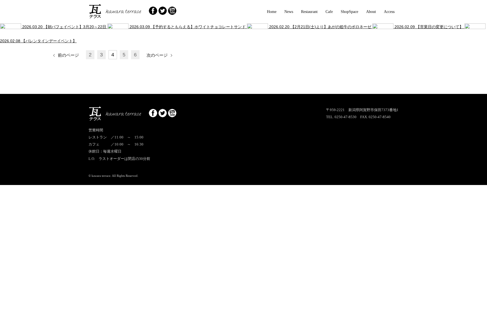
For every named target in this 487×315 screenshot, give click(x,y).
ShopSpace (349, 12)
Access (389, 12)
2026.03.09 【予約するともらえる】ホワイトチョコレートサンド (188, 27)
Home (271, 12)
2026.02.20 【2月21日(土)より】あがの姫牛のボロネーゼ (320, 27)
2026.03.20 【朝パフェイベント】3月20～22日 (64, 27)
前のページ (68, 55)
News (288, 12)
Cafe (329, 12)
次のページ (157, 55)
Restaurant (309, 12)
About (371, 12)
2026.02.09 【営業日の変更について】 (428, 27)
